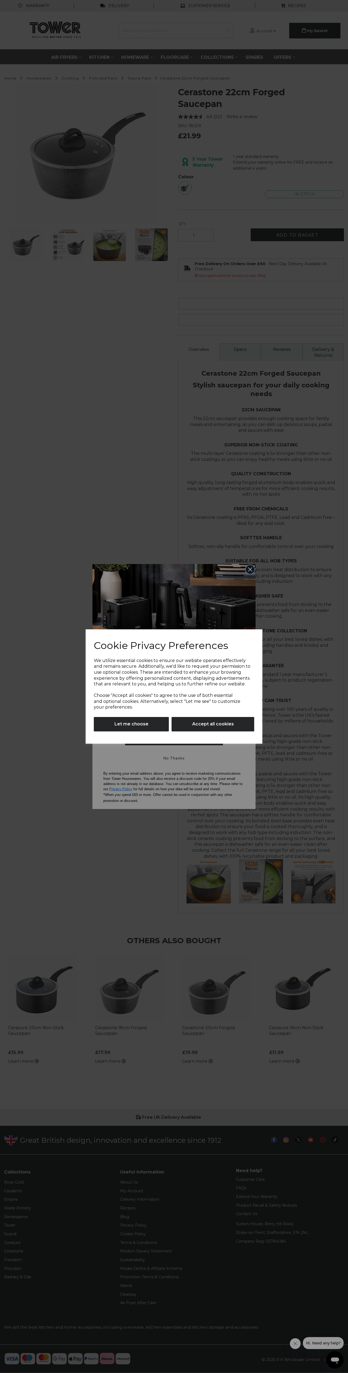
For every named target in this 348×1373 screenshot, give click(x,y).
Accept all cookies (213, 724)
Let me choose (131, 724)
